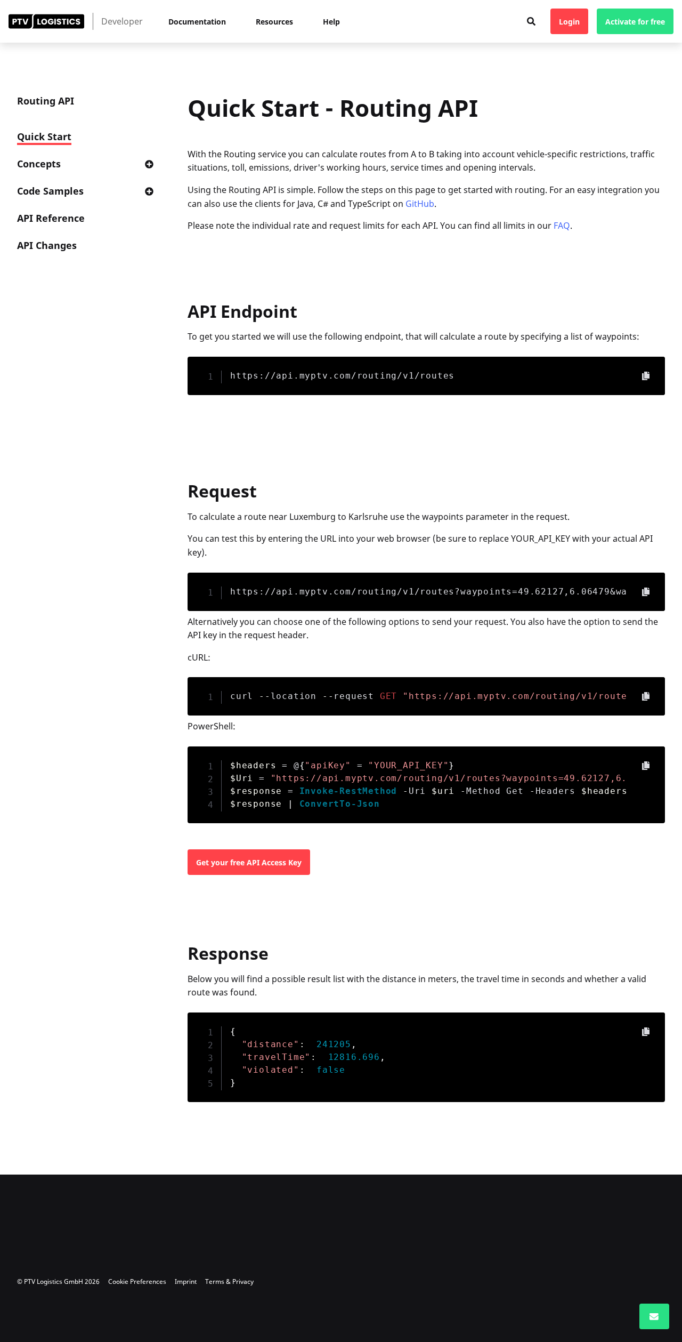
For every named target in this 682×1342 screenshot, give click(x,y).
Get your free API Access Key (249, 862)
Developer (122, 21)
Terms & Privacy (229, 1281)
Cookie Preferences (137, 1281)
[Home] (46, 21)
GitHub (419, 204)
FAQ (562, 225)
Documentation (197, 22)
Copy (646, 376)
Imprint (186, 1281)
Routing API (45, 100)
